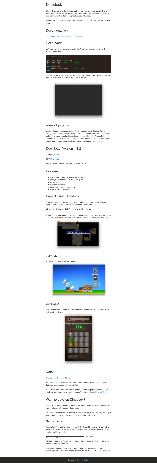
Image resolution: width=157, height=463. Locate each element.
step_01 (81, 412)
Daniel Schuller (83, 460)
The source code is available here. (59, 378)
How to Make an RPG (97, 392)
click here (105, 218)
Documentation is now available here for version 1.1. (66, 36)
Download (58, 154)
